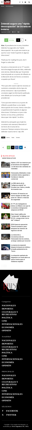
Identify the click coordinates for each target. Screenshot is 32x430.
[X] (22, 2)
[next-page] (5, 266)
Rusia (13, 137)
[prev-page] (2, 266)
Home (2, 6)
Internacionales (9, 6)
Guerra (8, 137)
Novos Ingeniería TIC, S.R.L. (20, 426)
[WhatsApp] (8, 147)
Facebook (12, 411)
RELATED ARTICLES (9, 156)
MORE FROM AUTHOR (9, 158)
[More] (26, 40)
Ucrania (18, 137)
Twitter (11, 415)
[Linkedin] (21, 147)
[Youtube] (25, 2)
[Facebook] (19, 2)
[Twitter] (2, 415)
